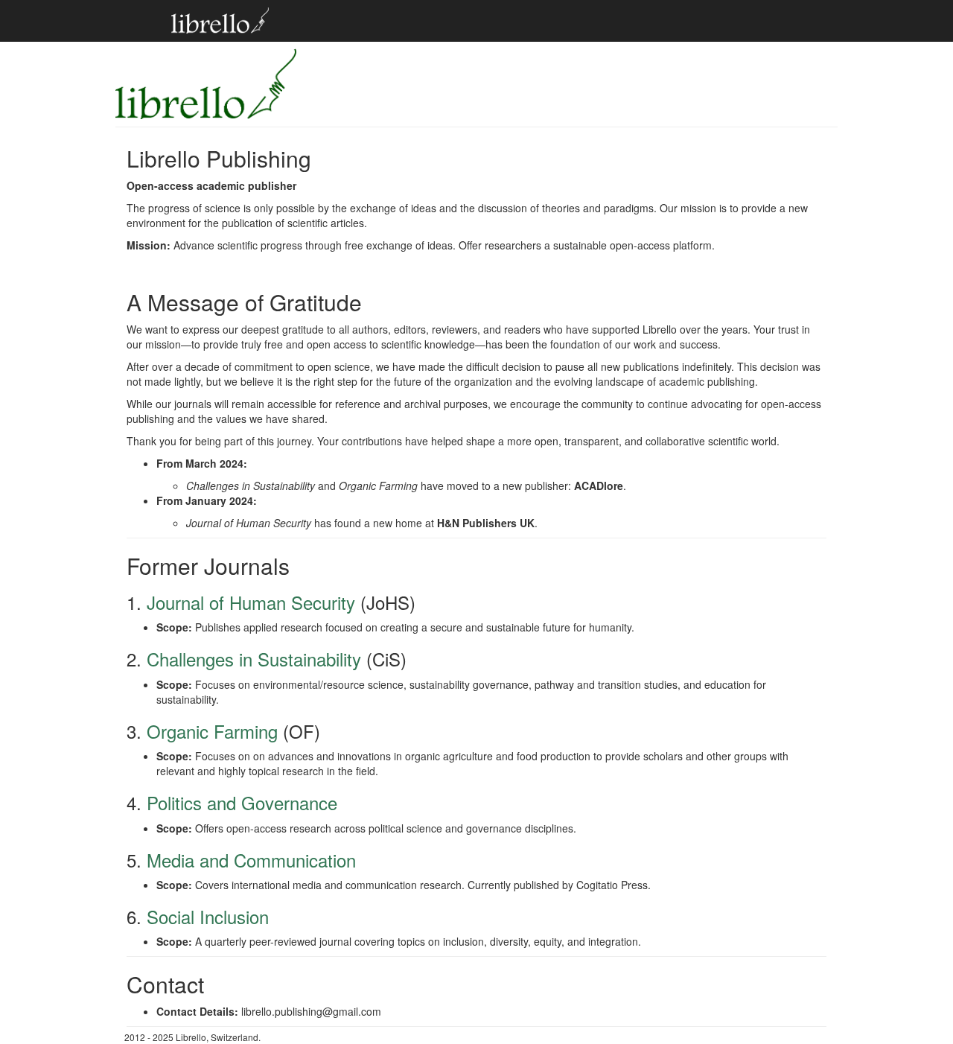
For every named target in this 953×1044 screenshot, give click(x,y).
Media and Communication (251, 860)
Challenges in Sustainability (254, 659)
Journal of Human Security (251, 602)
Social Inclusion (208, 916)
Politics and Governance (242, 802)
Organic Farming (212, 731)
